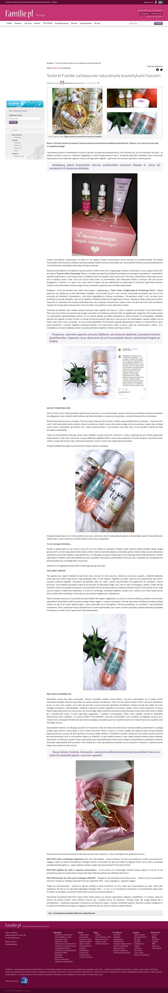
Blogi (154, 937)
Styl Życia (138, 950)
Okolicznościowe (102, 943)
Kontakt (117, 935)
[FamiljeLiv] (160, 2)
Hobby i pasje (100, 941)
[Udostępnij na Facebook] (157, 70)
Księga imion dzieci (62, 948)
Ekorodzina (83, 937)
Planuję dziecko (86, 23)
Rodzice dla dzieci (62, 959)
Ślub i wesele (84, 943)
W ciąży (97, 23)
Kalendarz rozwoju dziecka (65, 950)
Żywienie (15, 153)
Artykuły (15, 130)
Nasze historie (17, 135)
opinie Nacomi (89, 913)
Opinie (98, 935)
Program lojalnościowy (123, 943)
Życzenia (155, 946)
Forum (154, 935)
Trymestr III (18, 148)
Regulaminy (118, 939)
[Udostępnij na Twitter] (161, 70)
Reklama (117, 937)
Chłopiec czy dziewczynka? (66, 946)
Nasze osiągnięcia (121, 950)
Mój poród (17, 137)
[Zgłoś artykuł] (98, 83)
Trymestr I (17, 143)
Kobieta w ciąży (19, 156)
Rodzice (37, 23)
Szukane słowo (15, 115)
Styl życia (28, 23)
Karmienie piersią (61, 23)
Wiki (154, 943)
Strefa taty (83, 952)
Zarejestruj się (156, 14)
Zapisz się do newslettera (154, 16)
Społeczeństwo (101, 939)
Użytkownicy (84, 955)
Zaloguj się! (144, 14)
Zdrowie (74, 23)
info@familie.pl (11, 944)
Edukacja (58, 955)
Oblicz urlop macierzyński (65, 943)
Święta (137, 946)
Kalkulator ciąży (61, 941)
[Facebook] (156, 2)
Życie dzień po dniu (103, 937)
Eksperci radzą (85, 939)
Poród (16, 151)
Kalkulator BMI (61, 952)
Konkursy (18, 23)
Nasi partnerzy (119, 948)
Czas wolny (138, 952)
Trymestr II (17, 145)
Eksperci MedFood (141, 955)
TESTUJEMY (47, 23)
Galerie (155, 941)
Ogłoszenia (84, 935)
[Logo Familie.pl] (19, 14)
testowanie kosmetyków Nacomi (67, 913)
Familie (9, 23)
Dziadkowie (84, 950)
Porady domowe (86, 957)
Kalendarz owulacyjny (63, 935)
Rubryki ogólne (85, 941)
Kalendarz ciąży (61, 939)
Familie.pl (55, 68)
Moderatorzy (119, 941)
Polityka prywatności (122, 952)
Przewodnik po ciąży (63, 937)
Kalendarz (59, 957)
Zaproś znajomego (121, 946)
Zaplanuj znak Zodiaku (64, 961)
